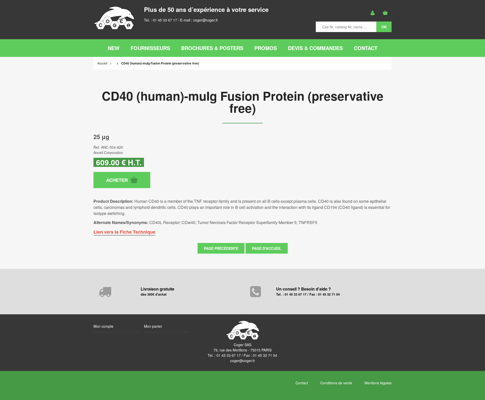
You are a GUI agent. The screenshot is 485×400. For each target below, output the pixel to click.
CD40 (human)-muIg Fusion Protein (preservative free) (242, 102)
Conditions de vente (336, 382)
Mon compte (103, 326)
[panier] (385, 12)
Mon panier (153, 326)
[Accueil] (113, 17)
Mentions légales (378, 382)
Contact (302, 382)
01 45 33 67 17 (165, 20)
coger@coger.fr (205, 20)
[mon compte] (372, 12)
